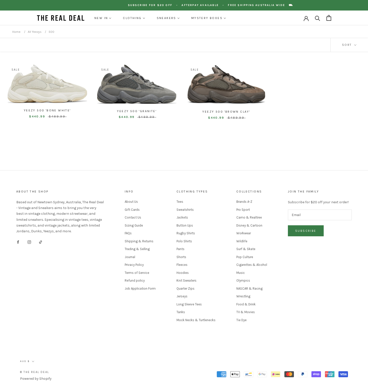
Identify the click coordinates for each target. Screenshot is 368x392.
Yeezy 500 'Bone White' (47, 110)
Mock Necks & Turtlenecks (196, 320)
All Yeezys (35, 32)
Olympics (243, 280)
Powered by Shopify (36, 378)
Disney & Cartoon (249, 225)
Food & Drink (246, 304)
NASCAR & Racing (249, 288)
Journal (130, 257)
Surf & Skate (245, 249)
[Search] (317, 18)
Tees (179, 202)
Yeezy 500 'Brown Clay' (226, 111)
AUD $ (25, 361)
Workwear (243, 233)
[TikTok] (40, 242)
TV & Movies (245, 312)
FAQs (128, 233)
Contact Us (133, 217)
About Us (131, 202)
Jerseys (182, 296)
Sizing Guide (134, 225)
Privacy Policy (134, 265)
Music (240, 273)
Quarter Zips (185, 288)
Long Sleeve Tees (189, 304)
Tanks (180, 312)
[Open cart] (328, 18)
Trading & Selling (137, 249)
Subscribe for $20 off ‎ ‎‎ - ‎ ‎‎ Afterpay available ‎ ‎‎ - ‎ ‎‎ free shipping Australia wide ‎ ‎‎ (212, 5)
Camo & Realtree (249, 217)
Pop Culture (244, 257)
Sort (347, 45)
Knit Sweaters (186, 280)
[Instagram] (29, 242)
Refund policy (135, 280)
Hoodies (182, 273)
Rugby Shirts (185, 233)
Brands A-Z (244, 202)
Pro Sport (243, 210)
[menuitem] (103, 18)
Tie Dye (241, 320)
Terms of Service (137, 273)
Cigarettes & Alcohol (251, 265)
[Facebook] (18, 242)
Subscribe (305, 231)
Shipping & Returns (139, 241)
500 (51, 32)
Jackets (182, 217)
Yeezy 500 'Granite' (136, 111)
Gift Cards (132, 210)
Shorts (181, 257)
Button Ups (184, 225)
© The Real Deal (34, 372)
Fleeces (182, 265)
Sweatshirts (185, 210)
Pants (180, 249)
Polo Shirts (184, 241)
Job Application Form (140, 288)
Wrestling (243, 296)
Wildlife (241, 241)
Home (16, 32)
